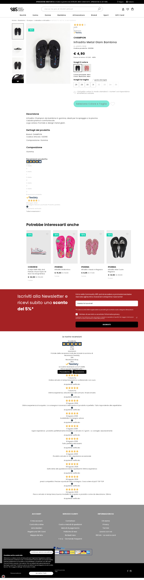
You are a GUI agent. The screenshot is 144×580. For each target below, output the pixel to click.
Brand (94, 15)
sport (106, 15)
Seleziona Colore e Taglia (91, 103)
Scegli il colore (81, 62)
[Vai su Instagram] (130, 571)
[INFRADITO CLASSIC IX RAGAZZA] (92, 247)
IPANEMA (59, 267)
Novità (23, 15)
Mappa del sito (36, 535)
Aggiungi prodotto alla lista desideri (47, 233)
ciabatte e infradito (42, 20)
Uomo (35, 15)
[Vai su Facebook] (128, 571)
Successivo (79, 372)
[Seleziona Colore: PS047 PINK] (87, 68)
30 (87, 84)
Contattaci (70, 521)
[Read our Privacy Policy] (136, 317)
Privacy (106, 524)
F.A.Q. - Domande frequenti (70, 539)
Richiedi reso (70, 535)
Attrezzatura (79, 15)
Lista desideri (36, 528)
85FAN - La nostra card (106, 535)
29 (82, 84)
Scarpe (30, 20)
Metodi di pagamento (70, 528)
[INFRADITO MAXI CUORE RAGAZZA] (119, 247)
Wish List (127, 9)
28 (76, 84)
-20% (56, 235)
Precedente (65, 372)
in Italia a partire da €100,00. (72, 2)
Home (14, 20)
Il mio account (36, 521)
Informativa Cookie (29, 567)
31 (93, 84)
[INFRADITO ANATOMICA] (65, 247)
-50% (82, 235)
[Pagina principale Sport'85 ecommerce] (17, 9)
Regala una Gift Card (36, 531)
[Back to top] (140, 569)
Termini (106, 528)
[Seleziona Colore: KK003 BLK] (78, 68)
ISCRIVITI (107, 324)
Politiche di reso (70, 531)
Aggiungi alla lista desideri (112, 103)
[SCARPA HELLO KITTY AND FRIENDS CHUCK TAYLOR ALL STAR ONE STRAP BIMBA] (38, 247)
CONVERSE (32, 267)
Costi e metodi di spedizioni (70, 524)
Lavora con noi (106, 531)
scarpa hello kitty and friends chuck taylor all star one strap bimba (37, 271)
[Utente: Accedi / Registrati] (123, 9)
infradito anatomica (62, 269)
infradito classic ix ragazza (92, 269)
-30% (29, 235)
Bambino (62, 15)
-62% (31, 30)
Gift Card (119, 15)
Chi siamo (106, 521)
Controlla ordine (37, 524)
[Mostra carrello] (132, 9)
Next (18, 81)
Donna (48, 15)
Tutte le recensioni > (33, 211)
